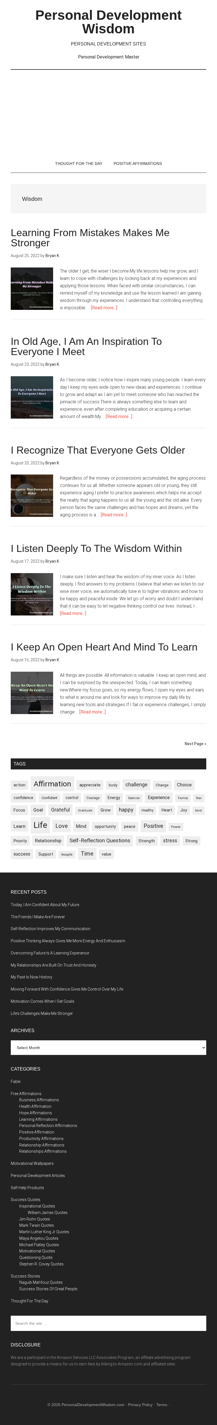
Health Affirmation (35, 1106)
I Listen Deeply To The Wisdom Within (96, 548)
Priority (20, 840)
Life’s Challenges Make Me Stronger (42, 1013)
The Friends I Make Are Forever (38, 917)
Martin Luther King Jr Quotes (44, 1232)
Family (183, 798)
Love (61, 826)
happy (126, 809)
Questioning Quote (35, 1257)
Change (162, 785)
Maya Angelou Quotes (38, 1238)
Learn (19, 826)
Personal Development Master (108, 57)
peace (129, 826)
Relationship (48, 840)
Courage (92, 798)
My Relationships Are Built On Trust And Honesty (53, 965)
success (22, 854)
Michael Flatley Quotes (39, 1245)
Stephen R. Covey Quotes (41, 1264)
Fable (15, 1081)
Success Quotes (25, 1199)
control (72, 797)
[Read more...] (104, 307)
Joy (183, 810)
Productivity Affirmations (41, 1138)
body (113, 785)
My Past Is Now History (31, 977)
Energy (114, 797)
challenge (136, 784)
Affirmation (52, 783)
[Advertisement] (108, 112)
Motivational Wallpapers (32, 1163)
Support (45, 854)
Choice (184, 784)
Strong (191, 841)
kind (198, 810)
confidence (23, 797)
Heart (167, 810)
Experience (159, 797)
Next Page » (195, 743)
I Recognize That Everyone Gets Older (98, 450)
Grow (106, 810)
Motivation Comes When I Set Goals (42, 1001)
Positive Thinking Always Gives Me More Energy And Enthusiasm (68, 941)
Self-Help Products (27, 1187)
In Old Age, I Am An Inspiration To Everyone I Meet (86, 346)
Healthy (147, 810)
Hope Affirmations (35, 1113)
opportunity (105, 826)
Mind (81, 826)
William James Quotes (48, 1212)
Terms (161, 1404)
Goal (38, 810)
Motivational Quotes (37, 1251)
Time (87, 853)
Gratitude (85, 810)
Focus (19, 810)
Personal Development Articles (38, 1175)
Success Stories (25, 1276)
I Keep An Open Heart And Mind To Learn (104, 647)
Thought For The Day (29, 1301)
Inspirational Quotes (37, 1206)
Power (176, 827)
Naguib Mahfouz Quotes (41, 1282)
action (19, 785)
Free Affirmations (26, 1093)
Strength (146, 841)
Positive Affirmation (36, 1132)
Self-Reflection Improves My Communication (50, 928)
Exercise (134, 798)
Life (40, 825)
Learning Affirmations (38, 1119)
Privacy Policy (140, 1404)
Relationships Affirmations (43, 1151)
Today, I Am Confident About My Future (45, 904)
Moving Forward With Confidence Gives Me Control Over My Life (67, 989)
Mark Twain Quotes (36, 1225)
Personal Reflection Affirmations (48, 1125)
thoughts (67, 854)
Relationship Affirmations (41, 1145)
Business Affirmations (39, 1100)
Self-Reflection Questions (100, 840)
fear (199, 798)
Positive (153, 826)
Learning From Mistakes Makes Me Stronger (90, 238)
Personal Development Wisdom (108, 22)
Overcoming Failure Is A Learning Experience (50, 953)
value (106, 854)
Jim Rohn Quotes (34, 1219)
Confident (49, 798)
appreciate (90, 784)
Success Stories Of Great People (48, 1289)
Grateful (60, 810)
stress (170, 840)
